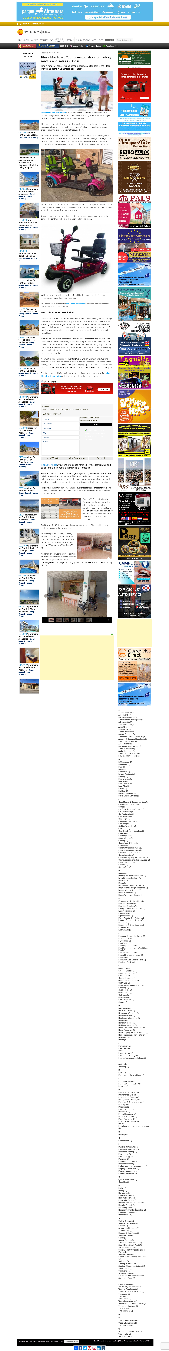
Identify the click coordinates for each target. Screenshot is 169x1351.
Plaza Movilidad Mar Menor (53, 112)
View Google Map (77, 458)
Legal (130, 1341)
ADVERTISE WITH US (37, 24)
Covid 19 (34, 40)
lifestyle (70, 40)
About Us (136, 1341)
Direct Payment (99, 1341)
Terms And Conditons (111, 1341)
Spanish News (23, 40)
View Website (53, 458)
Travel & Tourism (83, 40)
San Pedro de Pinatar (75, 303)
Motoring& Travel (59, 40)
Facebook (101, 458)
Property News (46, 40)
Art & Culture (97, 40)
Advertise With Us (145, 1341)
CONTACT (26, 24)
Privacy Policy (123, 1341)
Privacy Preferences (72, 1342)
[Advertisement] (77, 657)
